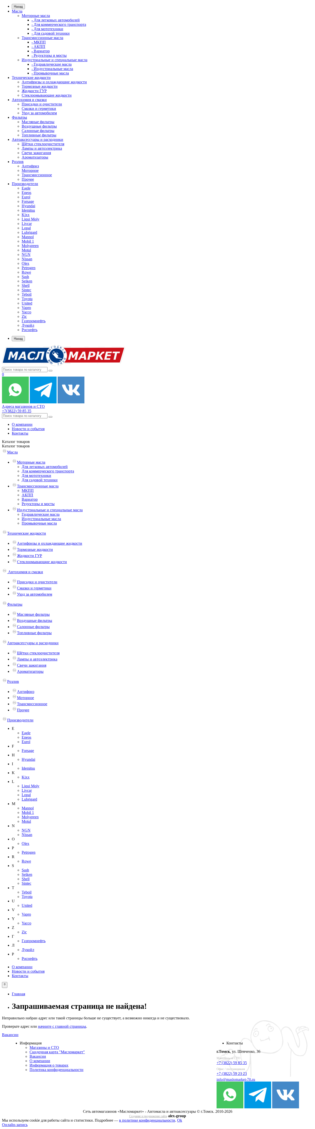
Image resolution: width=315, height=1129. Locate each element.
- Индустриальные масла (52, 69)
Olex (25, 263)
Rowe (26, 272)
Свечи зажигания (36, 153)
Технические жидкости (31, 77)
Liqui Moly (30, 219)
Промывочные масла (39, 523)
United (27, 303)
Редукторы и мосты (38, 504)
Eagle (26, 188)
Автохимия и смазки (29, 100)
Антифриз (30, 166)
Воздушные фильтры (39, 126)
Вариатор (30, 499)
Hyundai (28, 206)
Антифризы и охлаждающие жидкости (54, 82)
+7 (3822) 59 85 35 (232, 1063)
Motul (26, 250)
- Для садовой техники (51, 33)
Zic (24, 316)
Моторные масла (36, 16)
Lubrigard (29, 232)
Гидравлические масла (41, 514)
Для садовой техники (40, 480)
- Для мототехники (47, 29)
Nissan (27, 259)
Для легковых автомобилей (45, 467)
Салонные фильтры (38, 131)
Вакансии (10, 1035)
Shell (26, 285)
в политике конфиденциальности (147, 1120)
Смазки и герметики (39, 108)
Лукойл (28, 325)
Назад (18, 6)
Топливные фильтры (39, 135)
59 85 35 (16, 411)
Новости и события (28, 429)
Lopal (26, 228)
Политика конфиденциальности (56, 1070)
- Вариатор (41, 51)
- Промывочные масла (50, 73)
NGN (26, 254)
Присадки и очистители (42, 104)
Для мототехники (36, 475)
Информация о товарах (49, 1065)
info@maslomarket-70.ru (236, 1079)
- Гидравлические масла (52, 64)
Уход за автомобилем (39, 113)
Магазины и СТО (44, 1047)
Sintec (26, 290)
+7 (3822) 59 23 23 (232, 1073)
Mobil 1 (28, 241)
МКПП (28, 490)
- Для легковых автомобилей (56, 20)
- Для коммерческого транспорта (59, 24)
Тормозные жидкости (40, 86)
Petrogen (28, 268)
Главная (18, 994)
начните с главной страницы (62, 1026)
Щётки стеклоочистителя (43, 144)
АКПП (27, 495)
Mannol (28, 237)
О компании (22, 424)
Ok (179, 1120)
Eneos (26, 193)
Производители (25, 184)
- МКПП (39, 42)
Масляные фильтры (38, 122)
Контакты (20, 433)
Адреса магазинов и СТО (23, 406)
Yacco (26, 312)
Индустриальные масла (41, 519)
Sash (25, 277)
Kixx (26, 215)
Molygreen (30, 246)
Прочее (28, 179)
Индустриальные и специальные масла (54, 60)
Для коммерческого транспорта (48, 471)
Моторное (30, 170)
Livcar (27, 223)
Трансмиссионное (37, 175)
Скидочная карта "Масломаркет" (57, 1052)
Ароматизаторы (35, 157)
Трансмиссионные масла (42, 38)
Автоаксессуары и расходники (37, 139)
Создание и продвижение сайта (148, 1116)
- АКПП (38, 46)
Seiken (27, 281)
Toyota (27, 299)
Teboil (27, 294)
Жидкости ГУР (34, 91)
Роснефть (29, 330)
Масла (17, 11)
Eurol (26, 197)
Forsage (28, 201)
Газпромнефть (34, 321)
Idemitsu (28, 210)
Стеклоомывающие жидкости (47, 95)
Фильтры (19, 117)
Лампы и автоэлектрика (42, 148)
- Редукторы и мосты (49, 55)
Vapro (26, 308)
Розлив (18, 162)
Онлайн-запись (15, 1125)
